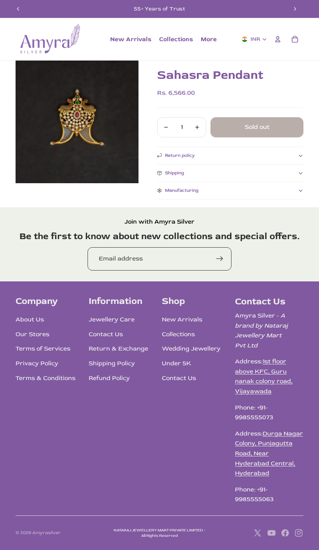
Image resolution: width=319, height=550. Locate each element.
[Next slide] (294, 8)
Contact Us (106, 334)
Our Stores (32, 334)
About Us (30, 319)
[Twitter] (257, 533)
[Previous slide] (18, 8)
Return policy (180, 155)
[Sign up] (220, 259)
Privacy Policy (37, 363)
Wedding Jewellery (191, 348)
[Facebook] (285, 533)
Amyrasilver (46, 533)
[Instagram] (298, 533)
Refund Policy (109, 378)
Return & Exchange (118, 348)
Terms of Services (43, 348)
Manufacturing (181, 190)
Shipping (174, 173)
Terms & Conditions (45, 378)
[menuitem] (209, 39)
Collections (178, 334)
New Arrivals (182, 319)
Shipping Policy (112, 363)
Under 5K (176, 363)
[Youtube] (271, 533)
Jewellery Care (112, 319)
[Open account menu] (277, 39)
